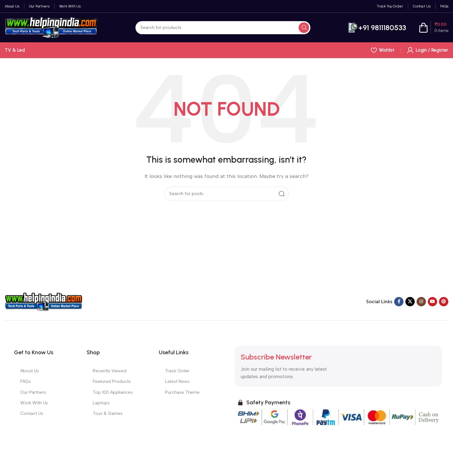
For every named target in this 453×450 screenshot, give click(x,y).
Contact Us (31, 413)
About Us (29, 370)
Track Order (177, 370)
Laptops (101, 403)
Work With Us (34, 403)
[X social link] (410, 301)
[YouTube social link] (432, 301)
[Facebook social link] (398, 301)
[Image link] (44, 301)
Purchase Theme (182, 392)
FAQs (25, 381)
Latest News (177, 381)
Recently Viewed (109, 370)
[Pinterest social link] (443, 301)
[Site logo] (51, 27)
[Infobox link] (377, 27)
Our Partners (33, 392)
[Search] (304, 27)
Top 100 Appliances (113, 392)
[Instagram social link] (421, 301)
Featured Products (112, 381)
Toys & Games (108, 413)
